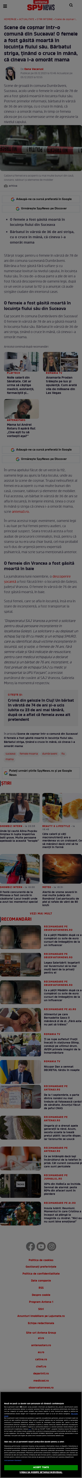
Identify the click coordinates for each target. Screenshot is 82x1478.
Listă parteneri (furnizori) (12, 1460)
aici (30, 1429)
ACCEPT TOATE (41, 1467)
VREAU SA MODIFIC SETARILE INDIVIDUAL (41, 1472)
